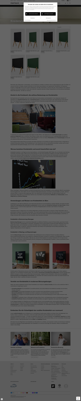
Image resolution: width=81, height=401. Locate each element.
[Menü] (79, 399)
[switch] (78, 399)
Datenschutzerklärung (50, 20)
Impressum (54, 20)
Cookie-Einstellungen (28, 20)
